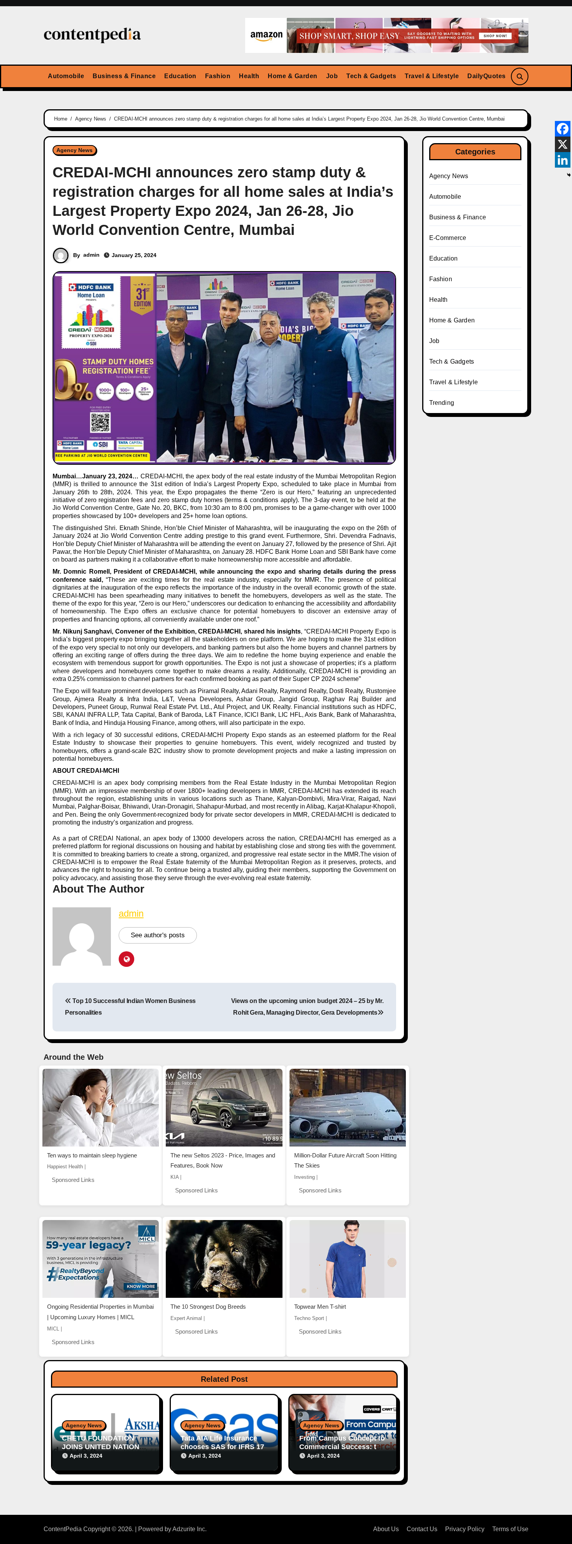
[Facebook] (562, 129)
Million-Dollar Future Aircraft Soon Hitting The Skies (345, 1160)
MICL (53, 1329)
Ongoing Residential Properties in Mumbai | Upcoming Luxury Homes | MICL (100, 1311)
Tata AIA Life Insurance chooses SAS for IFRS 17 (222, 1442)
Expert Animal (186, 1318)
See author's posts (158, 935)
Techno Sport (309, 1318)
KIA (174, 1177)
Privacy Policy (464, 1529)
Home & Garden (293, 76)
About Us (386, 1529)
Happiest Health (65, 1166)
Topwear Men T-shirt (320, 1306)
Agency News (74, 150)
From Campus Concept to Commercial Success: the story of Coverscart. (342, 1446)
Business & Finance (124, 76)
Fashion (218, 76)
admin (91, 255)
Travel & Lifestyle (432, 76)
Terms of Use (510, 1529)
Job (332, 76)
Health (249, 76)
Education (180, 76)
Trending (441, 402)
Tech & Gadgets (371, 76)
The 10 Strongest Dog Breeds (208, 1306)
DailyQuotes (486, 76)
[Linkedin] (562, 160)
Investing (304, 1177)
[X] (562, 144)
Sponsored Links (73, 1179)
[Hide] (569, 175)
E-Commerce (448, 238)
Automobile (66, 76)
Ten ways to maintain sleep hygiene (92, 1155)
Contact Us (422, 1529)
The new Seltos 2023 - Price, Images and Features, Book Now (222, 1160)
